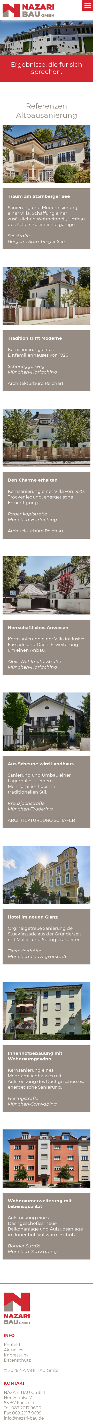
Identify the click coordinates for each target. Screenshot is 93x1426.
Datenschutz (17, 1360)
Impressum (16, 1355)
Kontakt (12, 1344)
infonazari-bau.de (24, 1418)
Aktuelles (13, 1349)
